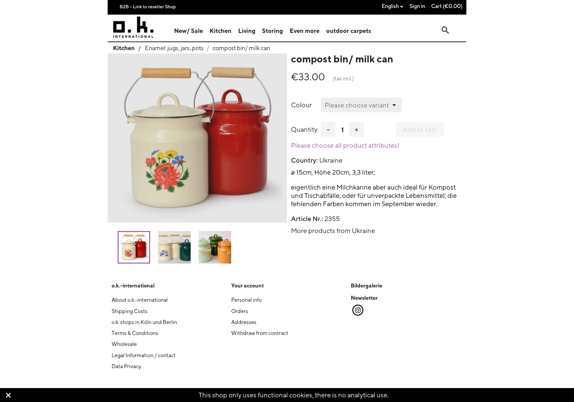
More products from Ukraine (333, 230)
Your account (247, 285)
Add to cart (420, 129)
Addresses (243, 322)
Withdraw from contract (259, 333)
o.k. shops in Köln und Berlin (144, 322)
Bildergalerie (366, 285)
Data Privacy (126, 366)
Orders (239, 311)
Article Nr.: (307, 219)
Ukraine (330, 160)
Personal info (246, 300)
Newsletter (364, 297)
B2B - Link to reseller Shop (148, 6)
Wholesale (124, 344)
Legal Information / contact (144, 355)
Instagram (357, 310)
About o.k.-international (140, 300)
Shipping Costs (129, 311)
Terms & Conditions (135, 333)
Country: (304, 160)
